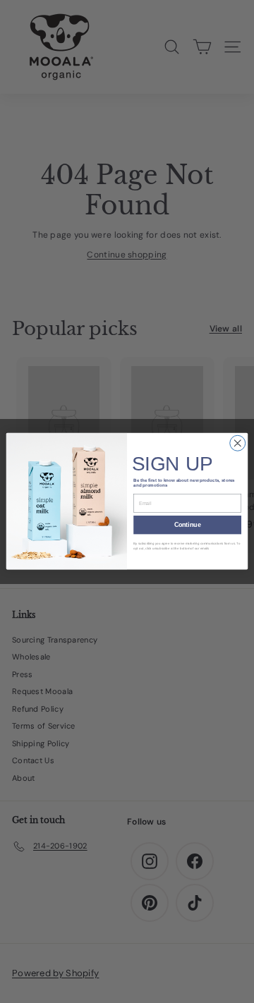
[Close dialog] (238, 443)
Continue (187, 525)
